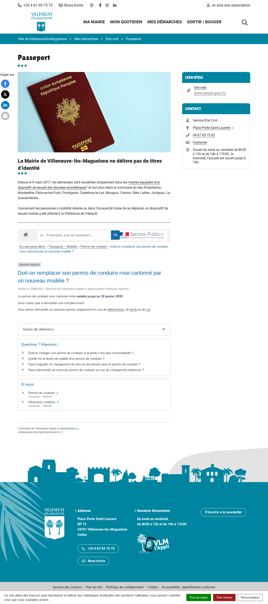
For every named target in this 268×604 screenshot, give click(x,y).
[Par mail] (5, 116)
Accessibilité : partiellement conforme (188, 587)
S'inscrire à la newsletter (223, 512)
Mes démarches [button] (164, 21)
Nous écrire (96, 561)
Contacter (200, 142)
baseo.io (56, 432)
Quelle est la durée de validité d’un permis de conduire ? (66, 358)
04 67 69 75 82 (204, 135)
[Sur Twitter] (5, 94)
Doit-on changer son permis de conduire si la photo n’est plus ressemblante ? (80, 353)
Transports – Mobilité (63, 246)
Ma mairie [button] (94, 21)
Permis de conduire (94, 246)
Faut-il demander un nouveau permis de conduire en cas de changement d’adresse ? (86, 370)
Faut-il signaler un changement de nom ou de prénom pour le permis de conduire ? (84, 364)
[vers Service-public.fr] (141, 235)
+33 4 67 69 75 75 (101, 548)
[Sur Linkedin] (5, 105)
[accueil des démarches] (25, 233)
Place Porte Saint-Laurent (213, 128)
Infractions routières (43, 402)
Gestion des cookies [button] (67, 587)
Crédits (153, 587)
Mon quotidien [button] (126, 21)
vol (148, 309)
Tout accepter (198, 597)
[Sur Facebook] (5, 84)
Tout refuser (224, 597)
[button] (35, 5)
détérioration (115, 309)
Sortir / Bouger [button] (204, 21)
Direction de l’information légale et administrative (49, 428)
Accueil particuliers (32, 246)
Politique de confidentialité (125, 587)
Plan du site (94, 587)
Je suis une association (230, 5)
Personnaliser (250, 597)
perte (133, 309)
